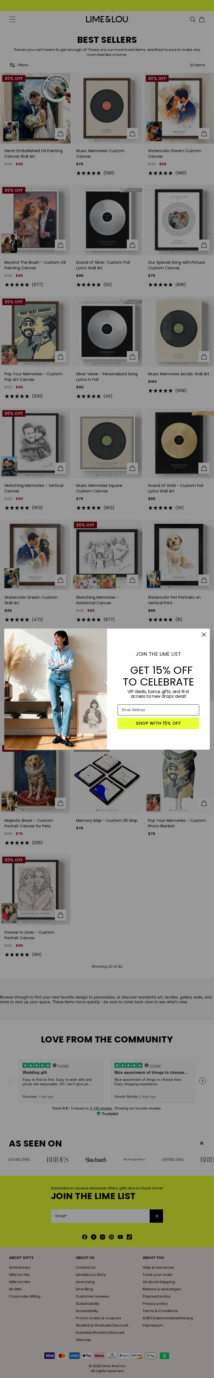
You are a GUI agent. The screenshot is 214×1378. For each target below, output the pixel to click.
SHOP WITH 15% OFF (158, 723)
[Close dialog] (203, 634)
